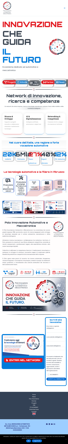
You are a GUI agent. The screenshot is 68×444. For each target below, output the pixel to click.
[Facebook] (47, 424)
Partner (34, 401)
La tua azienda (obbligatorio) (54, 337)
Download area (34, 409)
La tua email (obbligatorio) (53, 345)
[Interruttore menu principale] (64, 8)
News (34, 396)
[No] (66, 439)
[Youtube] (52, 424)
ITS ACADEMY (34, 407)
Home (34, 394)
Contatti (34, 411)
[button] (34, 416)
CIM (34, 405)
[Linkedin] (49, 424)
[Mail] (54, 424)
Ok (28, 441)
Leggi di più (37, 441)
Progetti (34, 403)
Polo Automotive (34, 399)
